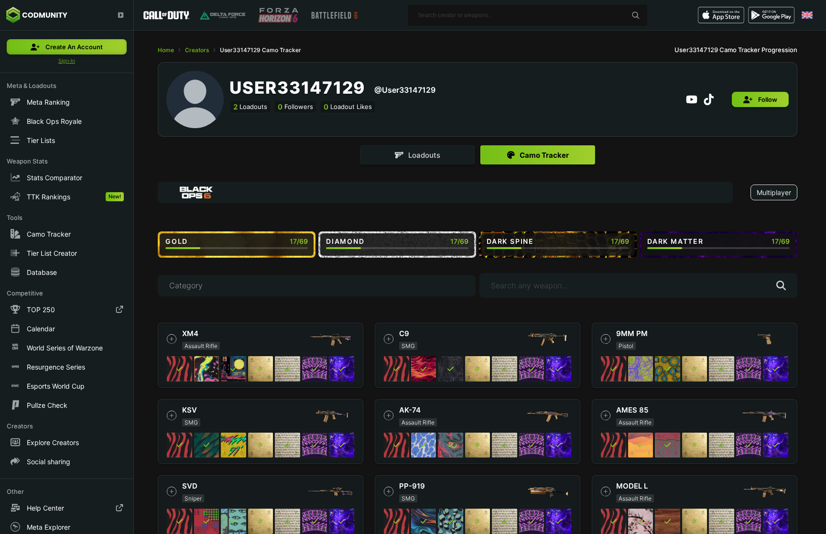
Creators (197, 50)
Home (166, 50)
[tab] (417, 154)
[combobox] (445, 192)
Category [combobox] (186, 285)
